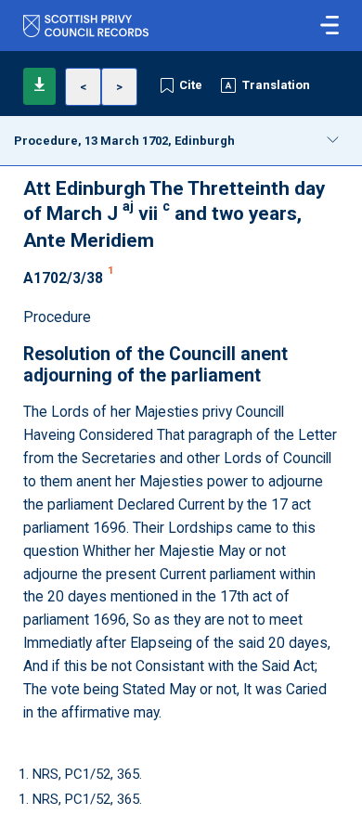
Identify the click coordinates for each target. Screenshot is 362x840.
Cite (190, 85)
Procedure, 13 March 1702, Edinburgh (124, 141)
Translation (276, 85)
